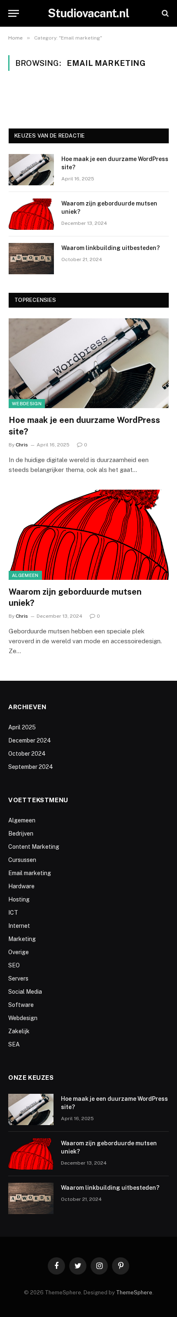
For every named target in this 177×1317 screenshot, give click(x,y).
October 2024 (27, 753)
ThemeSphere (134, 1292)
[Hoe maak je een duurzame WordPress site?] (31, 169)
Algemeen (25, 575)
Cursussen (22, 860)
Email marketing (29, 873)
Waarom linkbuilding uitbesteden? (110, 248)
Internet (19, 925)
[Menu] (13, 13)
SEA (14, 1044)
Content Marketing (33, 846)
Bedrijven (20, 833)
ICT (13, 912)
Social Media (25, 991)
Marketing (22, 939)
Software (21, 1005)
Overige (18, 952)
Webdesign (27, 403)
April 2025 (22, 727)
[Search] (164, 13)
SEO (14, 965)
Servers (18, 978)
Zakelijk (19, 1031)
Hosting (19, 899)
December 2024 (29, 740)
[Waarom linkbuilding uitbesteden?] (31, 258)
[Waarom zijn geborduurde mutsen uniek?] (31, 214)
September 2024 (30, 767)
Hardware (21, 886)
